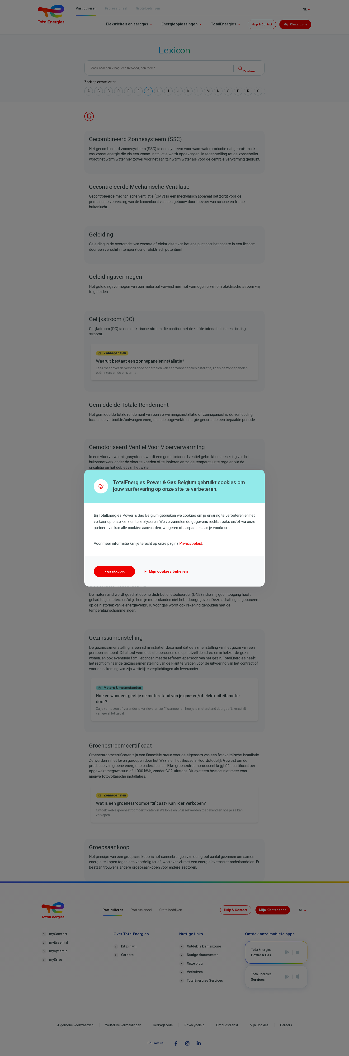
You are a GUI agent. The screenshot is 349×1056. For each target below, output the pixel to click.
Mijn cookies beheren (168, 571)
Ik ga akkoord (114, 571)
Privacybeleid (190, 543)
